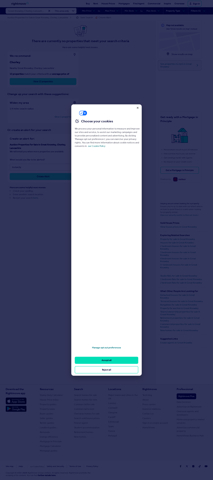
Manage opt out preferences (106, 347)
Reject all (106, 369)
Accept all (107, 360)
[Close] (137, 108)
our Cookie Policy (96, 146)
